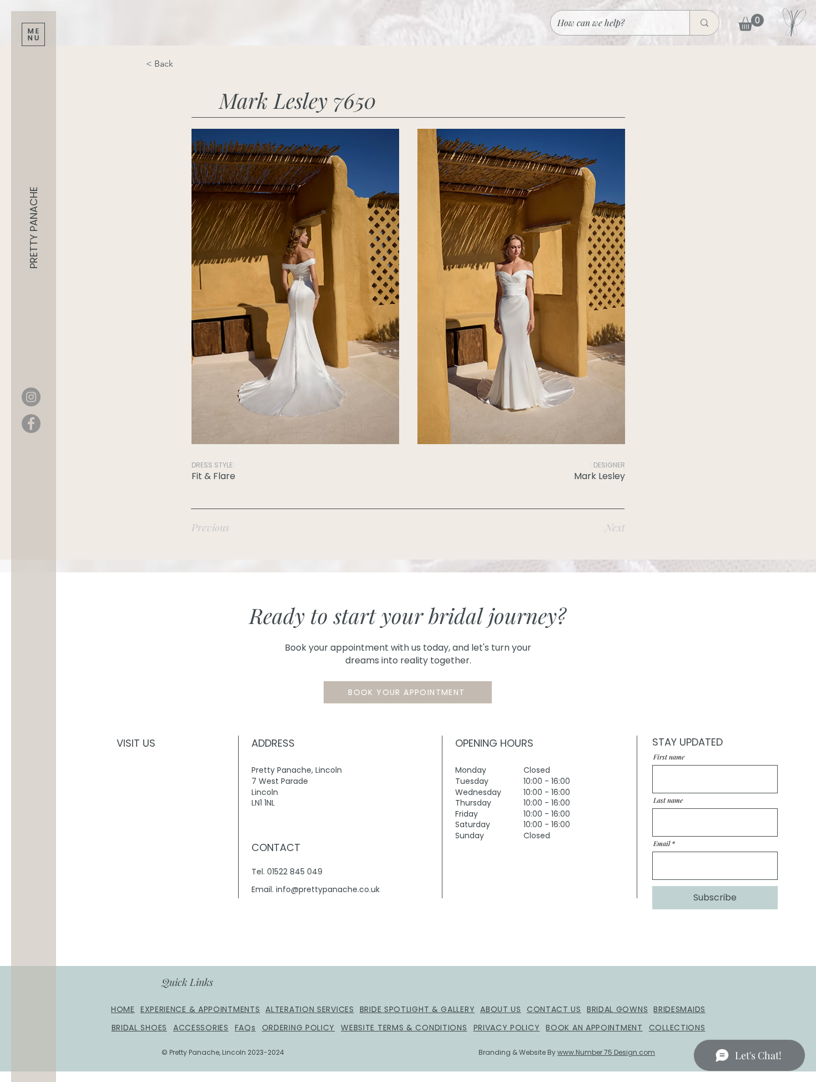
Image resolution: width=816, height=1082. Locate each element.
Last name (668, 800)
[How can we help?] (704, 23)
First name (668, 756)
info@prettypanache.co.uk (328, 889)
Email (661, 843)
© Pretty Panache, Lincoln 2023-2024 (223, 1052)
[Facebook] (31, 423)
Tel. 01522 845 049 (287, 871)
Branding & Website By (517, 1052)
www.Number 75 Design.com (606, 1052)
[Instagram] (31, 396)
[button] (33, 34)
